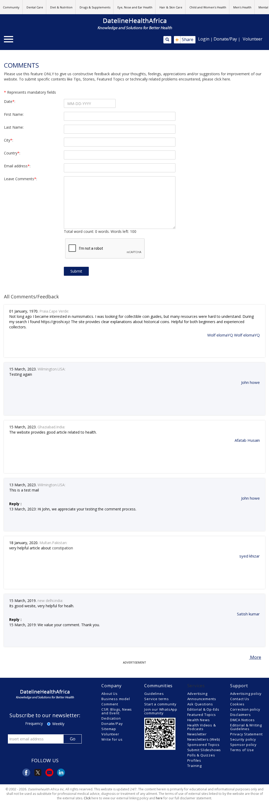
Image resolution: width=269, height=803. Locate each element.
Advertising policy (246, 693)
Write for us (112, 739)
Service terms (156, 698)
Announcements (201, 698)
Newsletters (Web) (203, 739)
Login (203, 39)
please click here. (216, 79)
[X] (38, 772)
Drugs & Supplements (95, 7)
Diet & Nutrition (61, 7)
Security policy (243, 739)
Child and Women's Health (207, 7)
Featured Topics (201, 714)
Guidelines (154, 693)
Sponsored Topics (203, 744)
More (255, 657)
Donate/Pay (225, 39)
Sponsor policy (243, 744)
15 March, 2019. (23, 600)
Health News (198, 719)
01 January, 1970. (23, 311)
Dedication (111, 718)
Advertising (197, 693)
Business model (115, 698)
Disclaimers (240, 714)
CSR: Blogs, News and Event (116, 711)
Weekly (58, 723)
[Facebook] (26, 772)
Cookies (237, 704)
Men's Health (242, 7)
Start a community (160, 704)
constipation (62, 547)
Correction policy (245, 709)
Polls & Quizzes (201, 755)
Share (184, 39)
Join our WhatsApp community (160, 711)
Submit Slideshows (204, 749)
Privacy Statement (246, 734)
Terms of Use (242, 749)
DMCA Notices (242, 719)
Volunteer (252, 39)
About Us (109, 693)
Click (87, 798)
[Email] (49, 772)
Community (11, 7)
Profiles (194, 760)
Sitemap (108, 728)
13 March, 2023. (23, 484)
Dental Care (35, 7)
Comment (109, 704)
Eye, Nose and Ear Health (134, 7)
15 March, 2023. (23, 369)
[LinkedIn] (61, 772)
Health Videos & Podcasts (201, 727)
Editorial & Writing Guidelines (246, 727)
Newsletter (197, 734)
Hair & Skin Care (170, 7)
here (159, 798)
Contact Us (239, 698)
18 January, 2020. (23, 542)
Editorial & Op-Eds (203, 709)
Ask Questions (200, 704)
